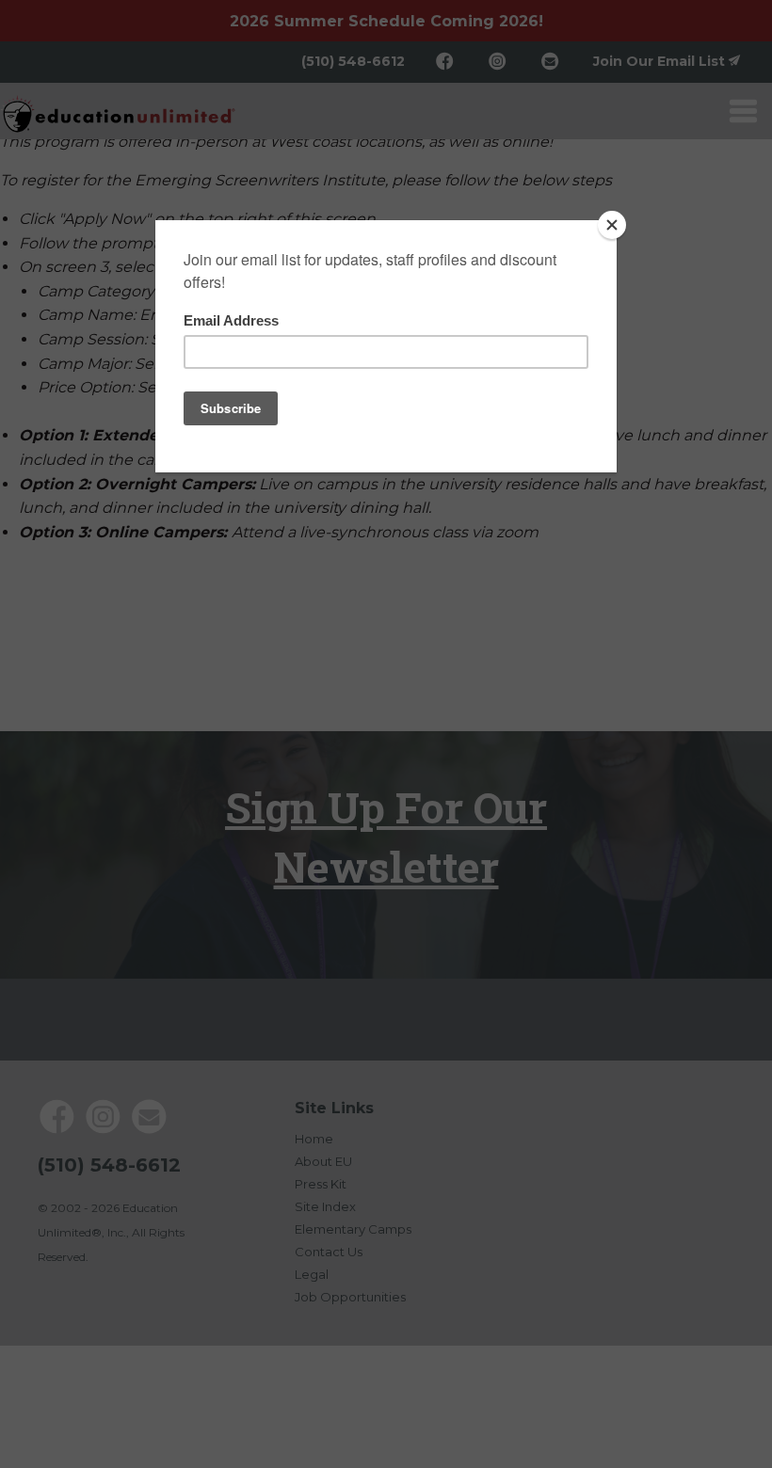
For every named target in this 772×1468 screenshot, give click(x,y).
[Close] (612, 225)
